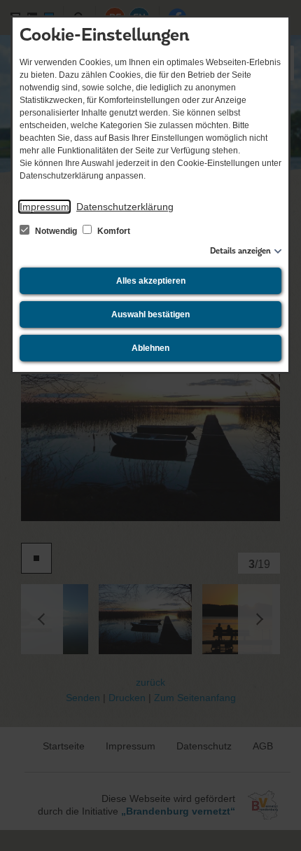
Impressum (44, 206)
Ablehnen (150, 348)
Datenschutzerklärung (125, 206)
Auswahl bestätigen (150, 314)
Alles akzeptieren (151, 281)
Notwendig (56, 231)
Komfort (112, 231)
